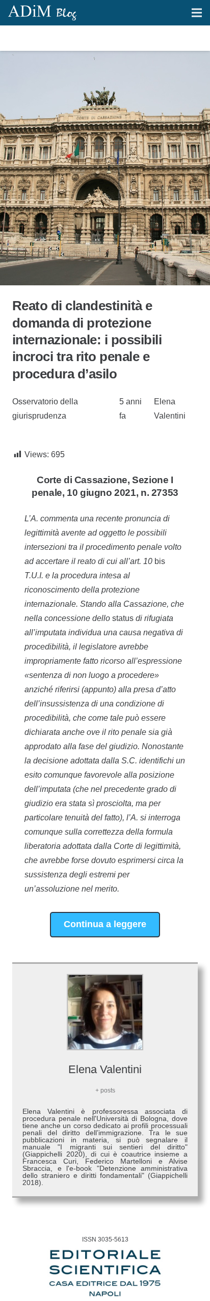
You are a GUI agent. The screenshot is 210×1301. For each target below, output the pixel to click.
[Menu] (196, 12)
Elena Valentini (170, 408)
